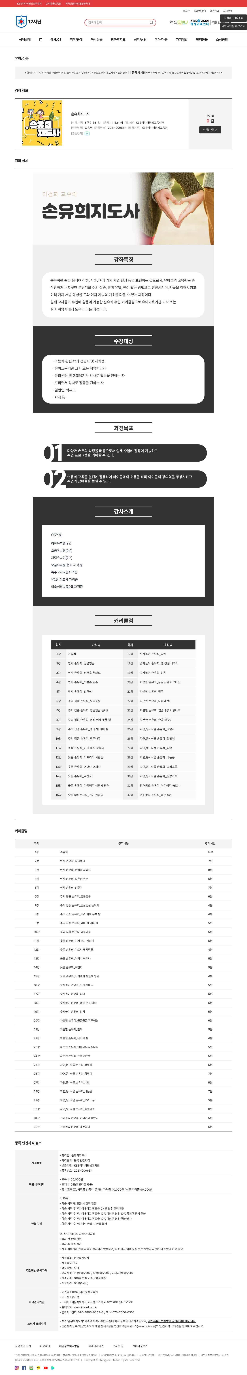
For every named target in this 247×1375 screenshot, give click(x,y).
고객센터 (227, 10)
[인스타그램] (17, 1368)
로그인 (186, 10)
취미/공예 (76, 39)
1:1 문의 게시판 (136, 72)
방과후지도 (118, 39)
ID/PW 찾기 (200, 10)
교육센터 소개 (23, 1346)
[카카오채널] (38, 1368)
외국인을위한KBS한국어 (77, 3)
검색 (151, 22)
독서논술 (97, 39)
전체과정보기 (140, 1346)
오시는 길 (118, 1346)
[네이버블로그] (31, 1368)
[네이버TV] (53, 1368)
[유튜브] (46, 1368)
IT (40, 39)
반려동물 (202, 39)
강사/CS (55, 39)
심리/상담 (140, 39)
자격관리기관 (96, 1346)
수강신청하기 (210, 129)
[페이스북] (24, 1368)
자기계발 (182, 39)
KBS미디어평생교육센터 (29, 3)
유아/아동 (161, 39)
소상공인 (222, 39)
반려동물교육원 (53, 3)
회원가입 (214, 10)
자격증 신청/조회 (233, 18)
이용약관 (45, 1346)
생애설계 (25, 39)
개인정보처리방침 (69, 1346)
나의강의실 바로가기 (233, 26)
